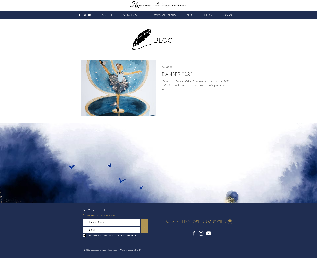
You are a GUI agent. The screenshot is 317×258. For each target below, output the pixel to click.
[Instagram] (84, 15)
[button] (130, 15)
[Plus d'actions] (229, 67)
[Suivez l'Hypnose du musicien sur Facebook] (79, 15)
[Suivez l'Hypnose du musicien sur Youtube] (89, 15)
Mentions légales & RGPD (130, 249)
